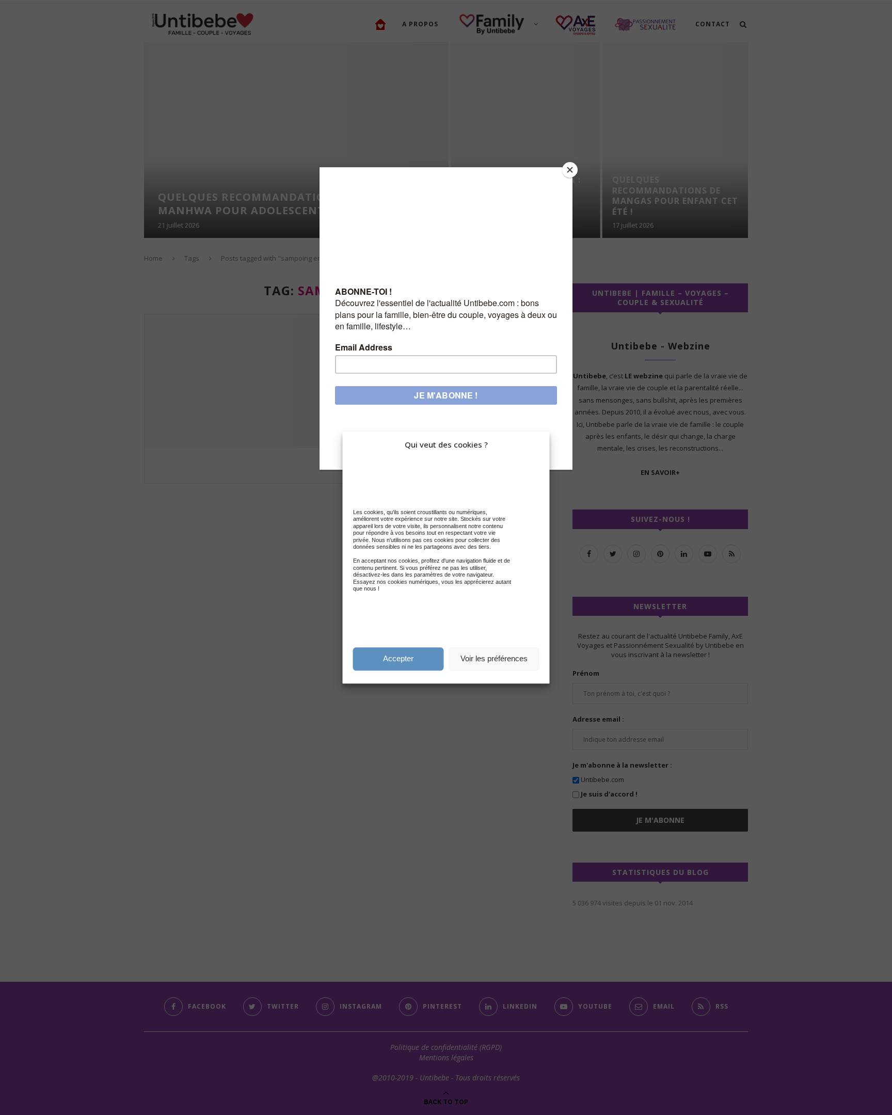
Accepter (398, 658)
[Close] (570, 170)
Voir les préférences (494, 658)
